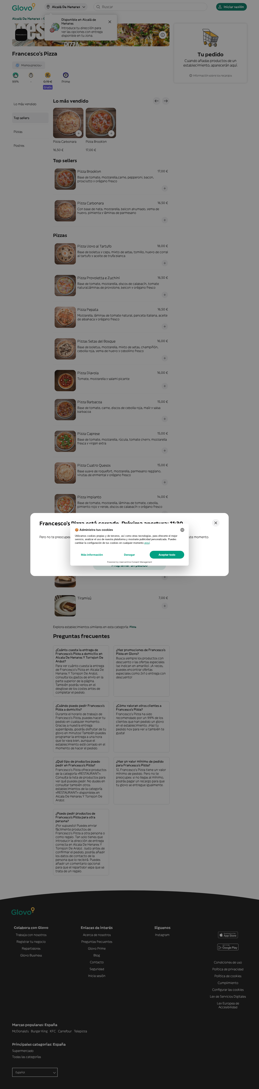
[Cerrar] (216, 523)
